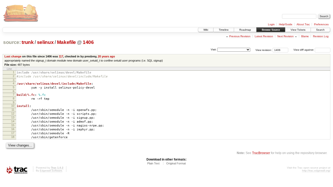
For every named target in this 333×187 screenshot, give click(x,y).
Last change (12, 56)
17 (12, 133)
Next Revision (285, 36)
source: (12, 42)
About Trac (303, 24)
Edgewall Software (51, 170)
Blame (305, 36)
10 (12, 105)
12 (12, 113)
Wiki (205, 29)
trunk (28, 42)
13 (12, 117)
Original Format (176, 163)
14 (12, 121)
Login (271, 24)
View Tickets (298, 29)
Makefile (66, 42)
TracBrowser (261, 153)
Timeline (224, 29)
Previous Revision (240, 36)
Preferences (321, 24)
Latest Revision (264, 36)
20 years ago (106, 56)
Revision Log (321, 36)
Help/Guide (285, 24)
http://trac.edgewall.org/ (316, 170)
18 (12, 136)
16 (12, 129)
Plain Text (153, 163)
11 (12, 109)
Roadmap (245, 29)
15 (12, 125)
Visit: (213, 49)
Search (320, 29)
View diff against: (304, 49)
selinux (45, 42)
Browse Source (271, 29)
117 (61, 56)
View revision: (263, 49)
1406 (88, 42)
